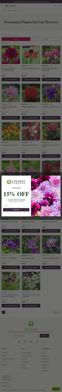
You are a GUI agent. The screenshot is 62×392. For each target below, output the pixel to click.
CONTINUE (16, 210)
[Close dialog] (58, 177)
